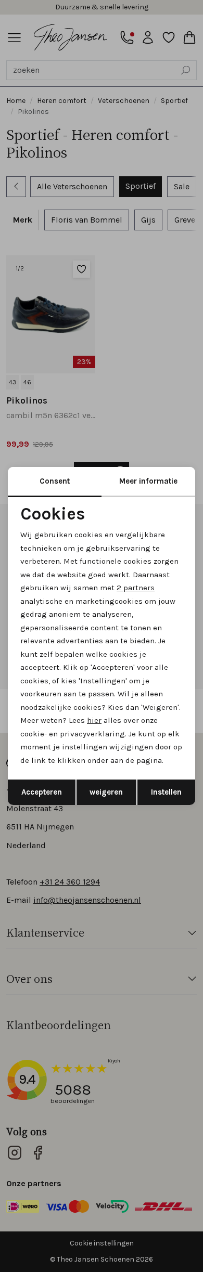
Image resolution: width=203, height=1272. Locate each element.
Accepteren (41, 792)
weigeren (106, 792)
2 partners (136, 587)
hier (94, 720)
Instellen (166, 792)
